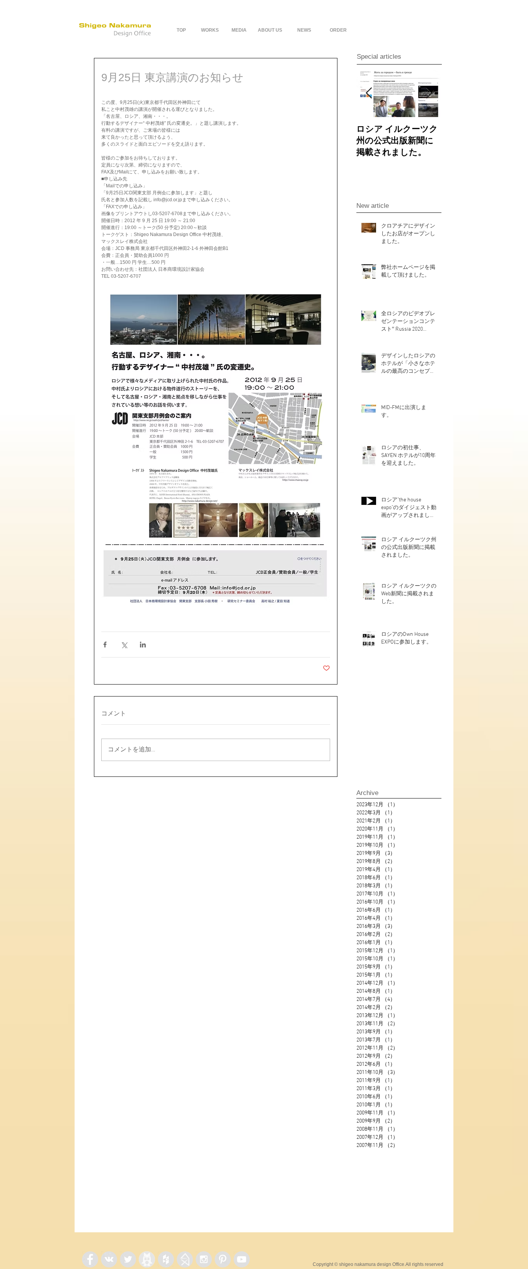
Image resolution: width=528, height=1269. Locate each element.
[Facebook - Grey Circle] (90, 1259)
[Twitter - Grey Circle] (128, 1259)
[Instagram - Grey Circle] (204, 1259)
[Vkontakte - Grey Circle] (109, 1259)
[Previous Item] (368, 93)
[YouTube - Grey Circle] (241, 1259)
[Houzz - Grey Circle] (166, 1259)
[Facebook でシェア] (105, 644)
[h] (185, 1259)
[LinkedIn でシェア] (142, 644)
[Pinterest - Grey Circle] (223, 1259)
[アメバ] (147, 1259)
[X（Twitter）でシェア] (124, 644)
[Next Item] (429, 93)
